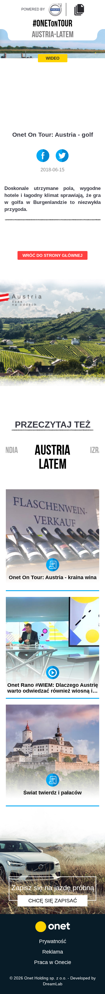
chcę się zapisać (52, 901)
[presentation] (46, 476)
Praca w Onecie (52, 962)
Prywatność (52, 941)
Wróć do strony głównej (52, 255)
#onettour (52, 22)
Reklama (52, 952)
